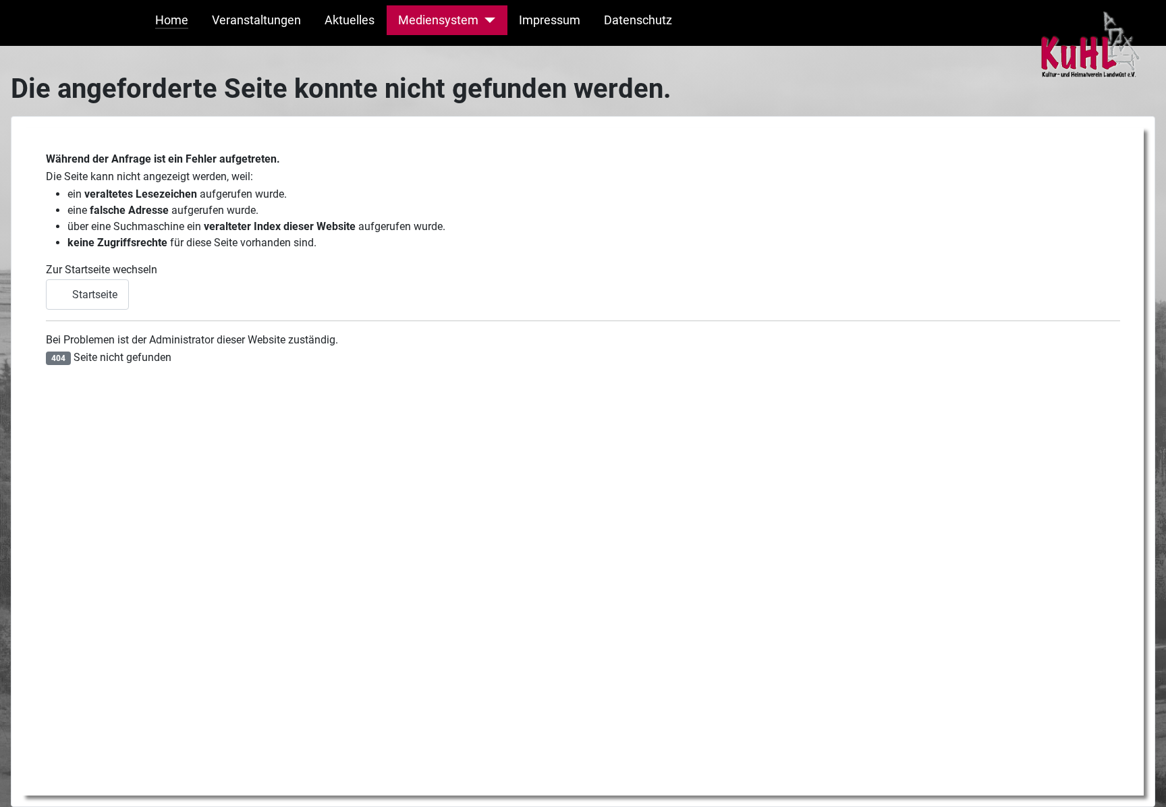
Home (171, 20)
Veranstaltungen (256, 20)
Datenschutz (638, 20)
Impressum (549, 20)
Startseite (93, 294)
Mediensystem (438, 20)
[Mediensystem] (486, 20)
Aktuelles (349, 20)
